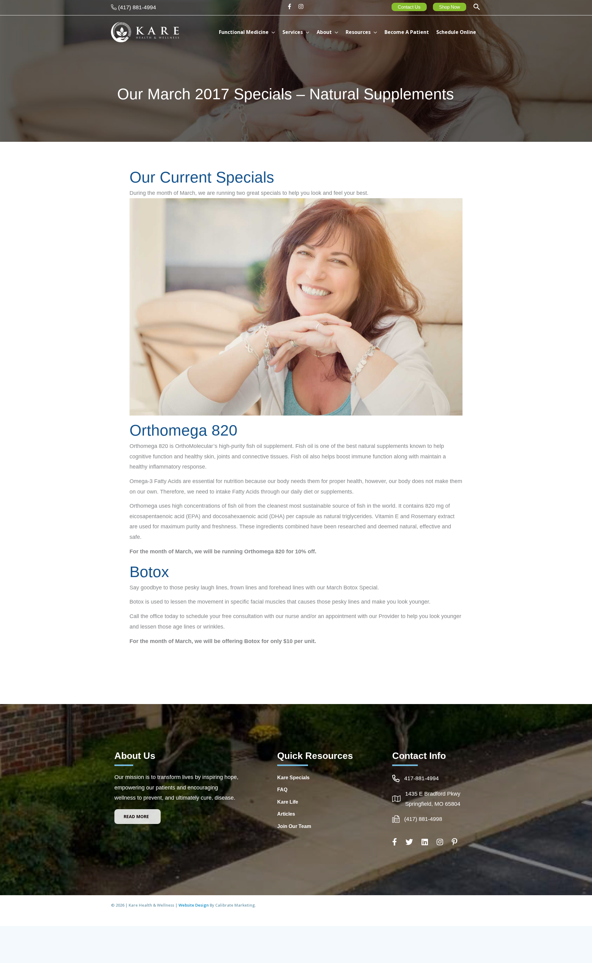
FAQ (282, 789)
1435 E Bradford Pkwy (432, 794)
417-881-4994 (421, 778)
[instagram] (301, 6)
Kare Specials (293, 777)
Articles (286, 814)
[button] (476, 7)
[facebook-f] (291, 6)
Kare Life (287, 802)
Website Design (194, 905)
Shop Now (449, 7)
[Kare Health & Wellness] (145, 32)
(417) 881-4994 (137, 7)
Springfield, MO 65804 (432, 804)
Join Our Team (294, 826)
